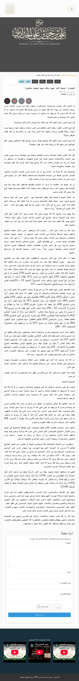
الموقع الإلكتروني (65, 594)
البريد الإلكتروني (65, 583)
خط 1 (57, 81)
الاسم (68, 572)
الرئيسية (74, 75)
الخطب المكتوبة (65, 75)
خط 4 (35, 81)
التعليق (68, 543)
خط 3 (42, 81)
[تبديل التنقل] (71, 8)
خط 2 (50, 81)
